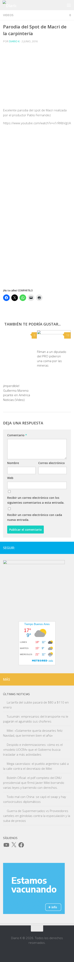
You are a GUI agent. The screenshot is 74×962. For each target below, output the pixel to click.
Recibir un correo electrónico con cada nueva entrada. (34, 517)
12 (67, 335)
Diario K (14, 41)
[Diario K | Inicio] (12, 5)
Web (10, 478)
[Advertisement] (37, 77)
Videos (8, 15)
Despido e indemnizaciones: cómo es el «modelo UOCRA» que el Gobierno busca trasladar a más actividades (33, 749)
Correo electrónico (51, 463)
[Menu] (69, 5)
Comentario (17, 435)
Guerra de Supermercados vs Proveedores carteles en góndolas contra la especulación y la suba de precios (36, 816)
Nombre (13, 463)
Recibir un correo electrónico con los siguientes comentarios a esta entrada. (35, 500)
